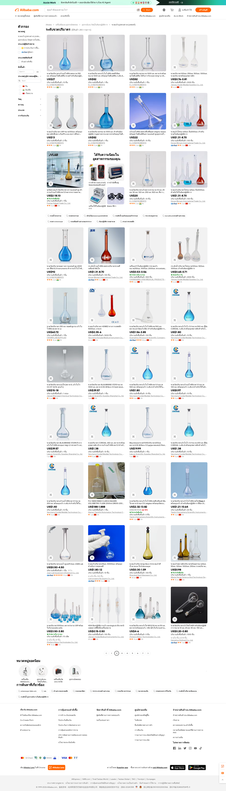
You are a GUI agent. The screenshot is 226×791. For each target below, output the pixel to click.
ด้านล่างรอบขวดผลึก (61, 691)
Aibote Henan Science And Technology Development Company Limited (189, 577)
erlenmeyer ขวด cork (28, 691)
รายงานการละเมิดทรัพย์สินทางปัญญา (150, 735)
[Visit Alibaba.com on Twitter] (185, 748)
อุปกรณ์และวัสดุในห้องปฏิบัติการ (95, 25)
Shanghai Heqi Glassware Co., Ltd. (143, 575)
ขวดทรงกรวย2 (74, 216)
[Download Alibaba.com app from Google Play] (197, 767)
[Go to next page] (148, 653)
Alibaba (49, 25)
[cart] (172, 10)
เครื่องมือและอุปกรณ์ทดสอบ (67, 25)
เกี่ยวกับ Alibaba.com (28, 710)
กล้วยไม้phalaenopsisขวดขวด (97, 216)
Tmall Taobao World (100, 779)
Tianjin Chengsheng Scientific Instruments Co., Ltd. (147, 517)
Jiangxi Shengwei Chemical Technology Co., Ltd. (65, 396)
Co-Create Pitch (26, 720)
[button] (138, 9)
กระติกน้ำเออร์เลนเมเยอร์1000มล (126, 216)
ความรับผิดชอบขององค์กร (30, 725)
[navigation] (29, 339)
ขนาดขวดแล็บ (143, 691)
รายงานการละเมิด (142, 740)
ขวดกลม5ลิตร (80, 691)
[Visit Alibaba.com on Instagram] (190, 748)
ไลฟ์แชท (138, 720)
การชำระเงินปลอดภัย (67, 715)
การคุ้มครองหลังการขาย (68, 730)
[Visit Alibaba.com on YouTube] (195, 748)
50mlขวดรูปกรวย (151, 216)
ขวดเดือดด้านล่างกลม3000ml (81, 222)
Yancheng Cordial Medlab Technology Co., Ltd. (189, 338)
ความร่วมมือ (178, 737)
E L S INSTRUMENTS (55, 85)
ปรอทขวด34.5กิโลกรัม (163, 691)
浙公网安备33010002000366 (155, 787)
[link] (222, 766)
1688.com (86, 779)
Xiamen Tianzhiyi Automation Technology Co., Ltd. (106, 512)
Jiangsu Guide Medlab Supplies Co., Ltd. (187, 85)
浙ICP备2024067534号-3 (180, 787)
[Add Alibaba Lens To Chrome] (56, 767)
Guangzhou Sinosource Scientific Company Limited (147, 338)
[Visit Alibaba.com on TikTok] (200, 748)
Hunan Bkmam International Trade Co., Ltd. (188, 143)
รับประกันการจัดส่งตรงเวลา (69, 725)
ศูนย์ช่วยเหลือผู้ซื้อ (142, 715)
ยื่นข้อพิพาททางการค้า (143, 725)
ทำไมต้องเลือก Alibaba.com (31, 715)
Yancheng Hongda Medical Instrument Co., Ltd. (106, 338)
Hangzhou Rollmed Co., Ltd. (182, 640)
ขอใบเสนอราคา (103, 720)
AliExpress (76, 779)
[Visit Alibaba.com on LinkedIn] (179, 748)
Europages (151, 779)
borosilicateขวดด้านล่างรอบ (175, 216)
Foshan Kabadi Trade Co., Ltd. (58, 203)
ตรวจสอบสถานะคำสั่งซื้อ (183, 725)
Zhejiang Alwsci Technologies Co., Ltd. (62, 642)
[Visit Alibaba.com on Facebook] (174, 748)
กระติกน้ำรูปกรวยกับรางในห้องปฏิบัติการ (34, 697)
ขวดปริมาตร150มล (124, 691)
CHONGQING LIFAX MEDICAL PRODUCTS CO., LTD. (147, 279)
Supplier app (122, 767)
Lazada (113, 779)
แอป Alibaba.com (160, 767)
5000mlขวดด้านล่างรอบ (101, 691)
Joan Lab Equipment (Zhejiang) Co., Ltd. (63, 573)
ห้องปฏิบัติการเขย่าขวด (107, 222)
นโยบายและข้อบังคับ (66, 742)
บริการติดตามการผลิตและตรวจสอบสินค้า (72, 736)
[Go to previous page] (106, 653)
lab (45, 691)
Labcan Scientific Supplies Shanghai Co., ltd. (106, 396)
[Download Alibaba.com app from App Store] (178, 767)
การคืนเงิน (139, 730)
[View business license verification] (136, 787)
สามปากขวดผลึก (128, 222)
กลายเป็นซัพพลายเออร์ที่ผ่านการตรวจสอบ (188, 731)
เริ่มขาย (176, 720)
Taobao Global (123, 779)
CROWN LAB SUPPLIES (56, 338)
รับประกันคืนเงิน (65, 720)
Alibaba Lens (29, 767)
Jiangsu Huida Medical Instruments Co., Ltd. (106, 637)
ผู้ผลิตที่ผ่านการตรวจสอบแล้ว (108, 715)
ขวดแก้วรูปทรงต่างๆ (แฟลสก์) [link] (123, 25)
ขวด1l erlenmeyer (56, 222)
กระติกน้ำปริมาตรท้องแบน (188, 691)
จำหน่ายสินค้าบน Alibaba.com (185, 715)
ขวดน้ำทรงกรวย (55, 216)
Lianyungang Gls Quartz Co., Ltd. (101, 578)
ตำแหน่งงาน (25, 730)
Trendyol (140, 779)
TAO (133, 779)
